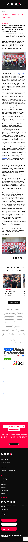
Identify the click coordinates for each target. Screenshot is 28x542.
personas (4, 158)
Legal (10, 339)
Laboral (20, 313)
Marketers (17, 326)
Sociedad (5, 330)
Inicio (3, 11)
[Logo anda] (14, 4)
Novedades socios (10, 313)
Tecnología (9, 322)
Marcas (16, 339)
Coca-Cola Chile (20, 73)
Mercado (9, 309)
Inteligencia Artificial (18, 334)
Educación (9, 326)
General (17, 309)
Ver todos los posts (14, 302)
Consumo (13, 330)
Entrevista (18, 322)
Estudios (21, 330)
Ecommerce (6, 334)
